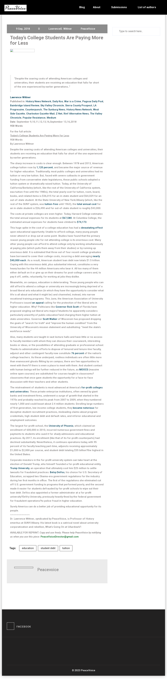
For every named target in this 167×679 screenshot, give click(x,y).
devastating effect (92, 227)
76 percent (77, 353)
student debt (48, 548)
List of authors (147, 7)
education (28, 548)
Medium (51, 117)
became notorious (83, 407)
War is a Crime (72, 101)
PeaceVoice (88, 28)
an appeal (38, 302)
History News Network (38, 101)
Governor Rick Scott (67, 306)
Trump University (19, 468)
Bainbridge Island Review (24, 105)
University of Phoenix (61, 425)
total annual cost (87, 204)
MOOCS (83, 369)
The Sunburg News (54, 109)
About (96, 7)
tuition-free (51, 204)
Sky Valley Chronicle (52, 105)
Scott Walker (50, 319)
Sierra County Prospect (78, 105)
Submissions (119, 7)
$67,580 (67, 217)
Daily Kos (58, 101)
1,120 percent (45, 167)
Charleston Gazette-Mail (40, 113)
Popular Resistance (34, 117)
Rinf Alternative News (76, 113)
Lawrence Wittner (20, 97)
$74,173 (81, 222)
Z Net (59, 113)
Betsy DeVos (57, 472)
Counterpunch (33, 109)
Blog (82, 7)
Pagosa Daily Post (92, 101)
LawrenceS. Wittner (60, 28)
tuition (66, 548)
